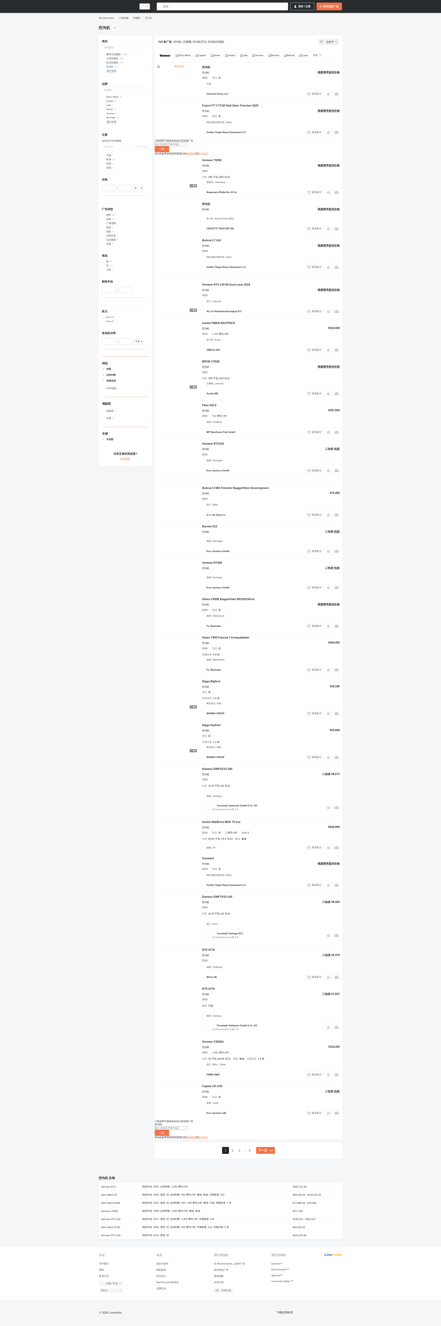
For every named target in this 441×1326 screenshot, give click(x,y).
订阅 (162, 149)
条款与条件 (162, 1263)
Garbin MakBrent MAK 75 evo (221, 822)
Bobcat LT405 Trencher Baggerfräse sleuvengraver (235, 488)
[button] (328, 94)
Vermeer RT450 (212, 562)
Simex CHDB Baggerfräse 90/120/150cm (228, 599)
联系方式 (104, 1276)
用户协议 (203, 153)
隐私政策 (191, 153)
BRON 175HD (211, 361)
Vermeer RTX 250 (111, 1235)
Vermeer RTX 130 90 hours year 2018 (226, 284)
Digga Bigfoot (211, 681)
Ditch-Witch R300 (110, 1203)
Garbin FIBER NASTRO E (218, 323)
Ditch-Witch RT (109, 1194)
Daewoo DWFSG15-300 (217, 768)
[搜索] (160, 6)
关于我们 (104, 1263)
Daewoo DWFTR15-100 (217, 896)
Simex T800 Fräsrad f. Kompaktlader (225, 637)
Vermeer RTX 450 (111, 1219)
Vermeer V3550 (109, 1211)
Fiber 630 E (209, 405)
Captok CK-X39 (212, 1086)
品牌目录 (161, 1288)
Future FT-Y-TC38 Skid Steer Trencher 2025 (230, 105)
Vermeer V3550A (213, 1041)
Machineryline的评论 (167, 1282)
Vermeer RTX (108, 1186)
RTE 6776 (208, 949)
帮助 (101, 1269)
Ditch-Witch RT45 (110, 1227)
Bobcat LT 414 (211, 240)
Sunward (208, 858)
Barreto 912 (209, 526)
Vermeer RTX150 (213, 443)
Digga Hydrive (211, 725)
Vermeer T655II (211, 160)
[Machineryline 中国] (117, 6)
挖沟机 (206, 67)
